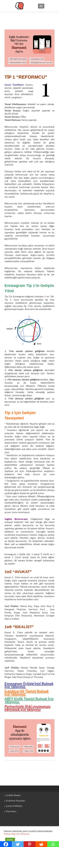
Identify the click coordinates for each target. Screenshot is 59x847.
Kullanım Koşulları (15, 800)
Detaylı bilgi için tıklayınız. (17, 834)
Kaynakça (11, 811)
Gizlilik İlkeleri (13, 795)
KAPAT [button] (10, 840)
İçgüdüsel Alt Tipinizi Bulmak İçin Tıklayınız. (27, 693)
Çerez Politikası (14, 806)
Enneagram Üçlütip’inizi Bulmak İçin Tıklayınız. (29, 685)
